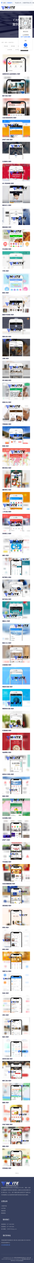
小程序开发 (10, 42)
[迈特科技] (8, 8)
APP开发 (3, 1208)
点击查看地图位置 (5, 1245)
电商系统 (3, 1210)
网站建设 (3, 1213)
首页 (3, 42)
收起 (25, 40)
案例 (6, 42)
